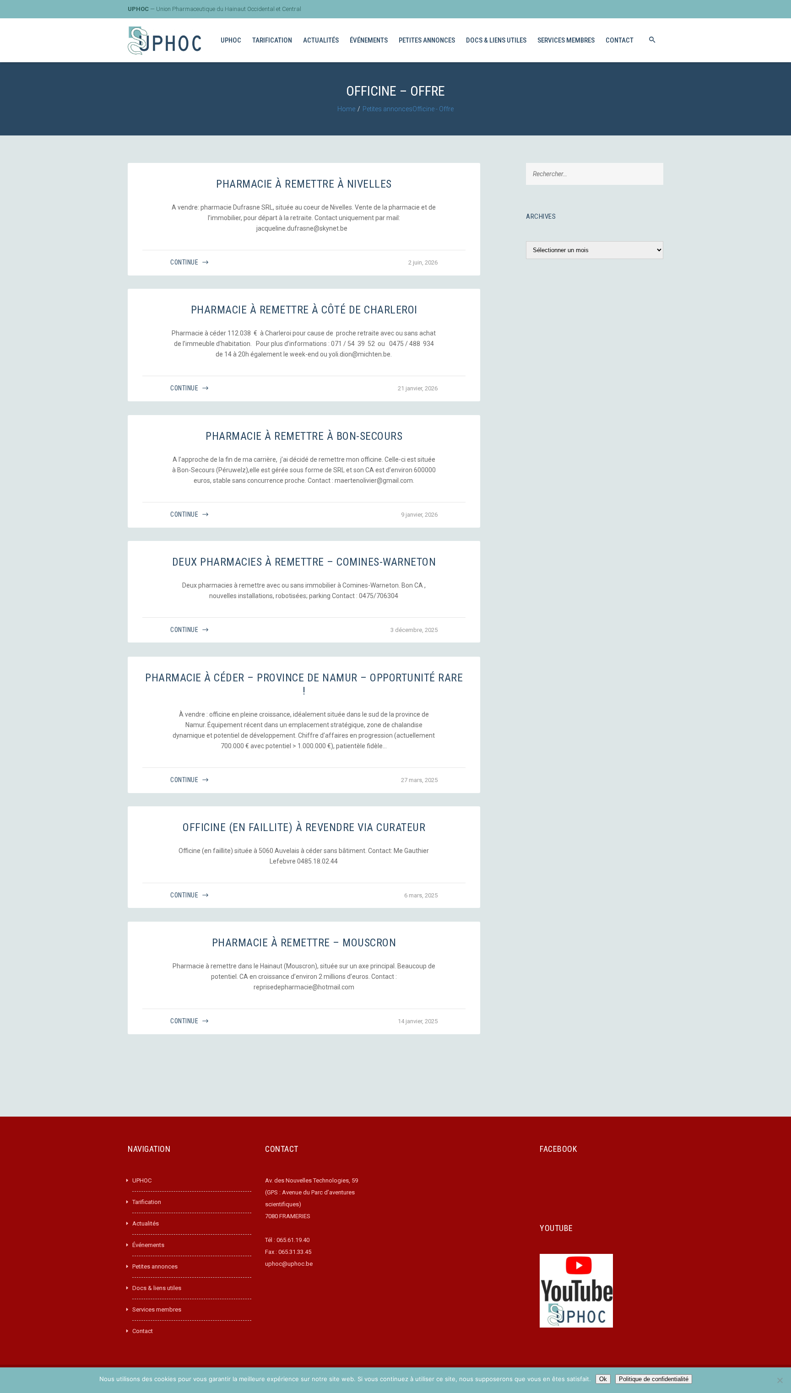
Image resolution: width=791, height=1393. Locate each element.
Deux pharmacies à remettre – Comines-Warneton (304, 562)
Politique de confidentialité (653, 1379)
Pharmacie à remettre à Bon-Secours (304, 436)
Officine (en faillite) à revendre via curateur (304, 827)
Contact (142, 1331)
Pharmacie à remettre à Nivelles (304, 184)
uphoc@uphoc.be (289, 1263)
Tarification (146, 1202)
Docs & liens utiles (156, 1288)
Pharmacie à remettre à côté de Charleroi (304, 309)
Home (346, 109)
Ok (603, 1379)
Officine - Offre (433, 109)
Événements (148, 1245)
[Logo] (164, 40)
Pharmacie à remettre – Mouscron (304, 942)
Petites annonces (387, 109)
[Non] (779, 1380)
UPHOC (142, 1180)
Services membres (156, 1309)
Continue (184, 262)
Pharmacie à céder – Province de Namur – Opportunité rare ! (304, 684)
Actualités (145, 1223)
